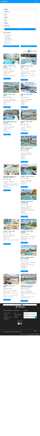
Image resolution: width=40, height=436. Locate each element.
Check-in (5, 14)
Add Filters (11, 46)
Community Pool (8, 38)
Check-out (6, 17)
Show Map (34, 51)
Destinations (6, 11)
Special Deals (6, 318)
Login (37, 1)
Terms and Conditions (18, 314)
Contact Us (16, 316)
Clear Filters (28, 46)
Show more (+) (5, 44)
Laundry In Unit (8, 42)
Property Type (6, 25)
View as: (25, 51)
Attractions (6, 316)
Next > (25, 304)
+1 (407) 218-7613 (7, 331)
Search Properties (7, 313)
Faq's (15, 313)
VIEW (7, 78)
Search (20, 29)
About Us (5, 314)
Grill (6, 41)
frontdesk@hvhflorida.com (17, 331)
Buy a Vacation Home (7, 317)
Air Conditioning (8, 35)
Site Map (15, 317)
